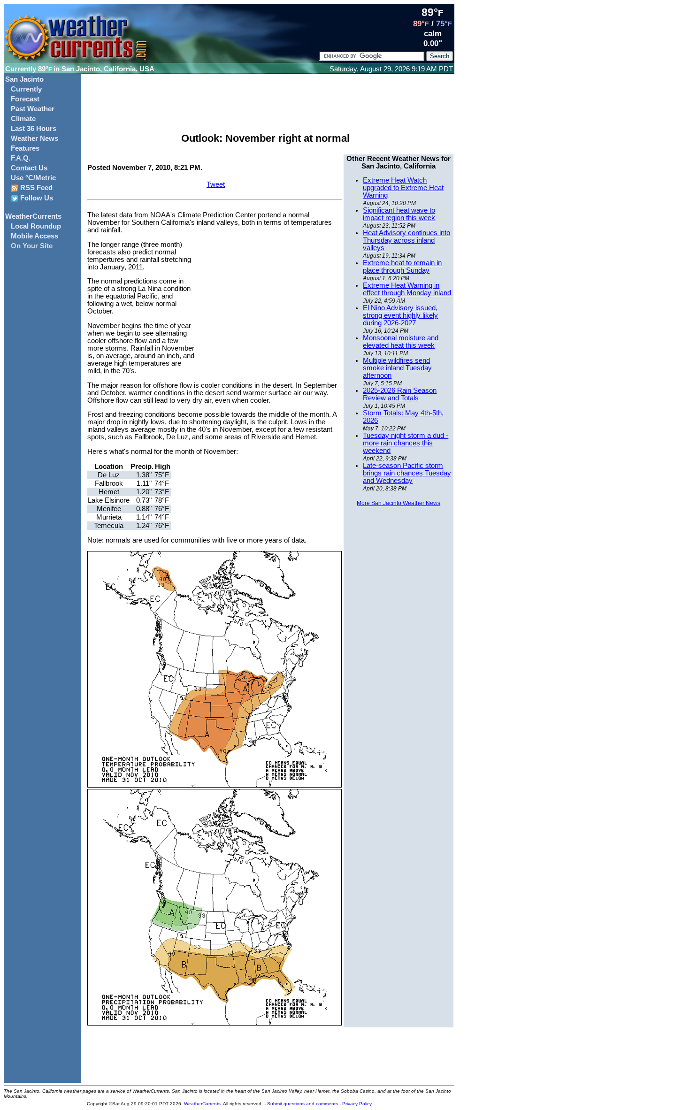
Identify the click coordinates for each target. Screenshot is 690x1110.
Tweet (216, 184)
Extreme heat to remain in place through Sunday (402, 266)
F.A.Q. (21, 158)
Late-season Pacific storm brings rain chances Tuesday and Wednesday (407, 473)
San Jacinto (24, 79)
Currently (26, 89)
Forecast (25, 99)
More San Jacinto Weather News (398, 503)
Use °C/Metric (33, 178)
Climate (23, 118)
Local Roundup (36, 226)
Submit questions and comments (302, 1103)
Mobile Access (34, 236)
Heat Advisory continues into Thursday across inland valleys (406, 240)
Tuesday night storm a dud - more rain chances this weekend (405, 443)
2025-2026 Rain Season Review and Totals (400, 394)
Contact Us (29, 168)
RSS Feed (35, 187)
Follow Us (35, 198)
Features (25, 148)
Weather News (34, 138)
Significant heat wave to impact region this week (399, 214)
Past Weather (32, 109)
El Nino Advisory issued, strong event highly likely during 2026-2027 (400, 315)
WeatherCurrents (33, 216)
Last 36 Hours (33, 128)
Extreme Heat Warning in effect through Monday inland (407, 289)
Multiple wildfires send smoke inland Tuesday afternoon (397, 368)
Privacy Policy (357, 1103)
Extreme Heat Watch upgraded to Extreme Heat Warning (403, 187)
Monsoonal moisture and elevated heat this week (400, 341)
